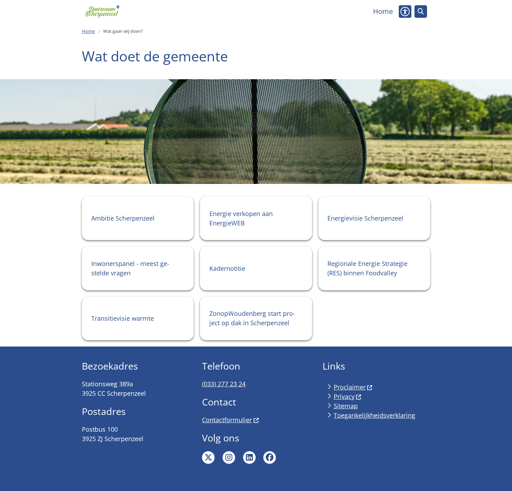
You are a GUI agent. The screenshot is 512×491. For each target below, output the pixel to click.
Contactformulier (227, 420)
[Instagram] (229, 457)
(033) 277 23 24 (224, 384)
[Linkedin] (249, 457)
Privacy (344, 396)
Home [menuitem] (383, 11)
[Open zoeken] (420, 11)
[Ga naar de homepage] (102, 11)
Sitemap (346, 406)
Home (88, 31)
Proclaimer (350, 387)
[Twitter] (208, 457)
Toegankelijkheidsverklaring (374, 415)
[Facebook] (269, 457)
